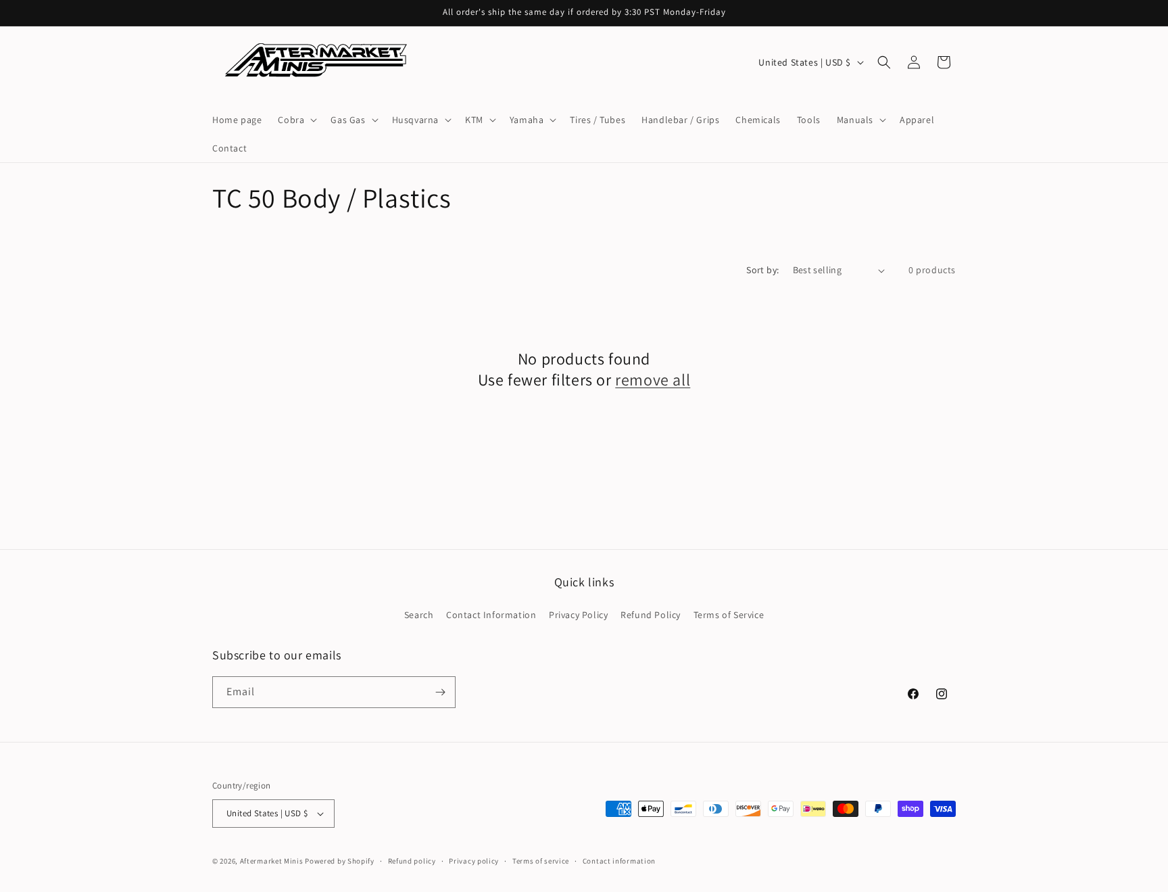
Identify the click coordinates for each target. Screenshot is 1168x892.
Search (419, 615)
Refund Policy (650, 615)
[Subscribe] (440, 692)
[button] (296, 119)
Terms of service (540, 861)
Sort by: (762, 270)
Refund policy (412, 861)
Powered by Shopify (339, 861)
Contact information (619, 861)
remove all (652, 379)
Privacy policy (474, 861)
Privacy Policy (578, 615)
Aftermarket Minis (271, 861)
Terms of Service (729, 615)
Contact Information (491, 615)
